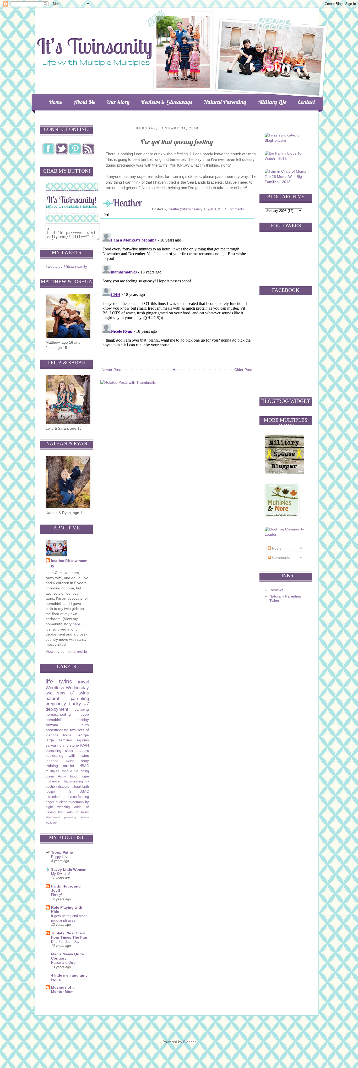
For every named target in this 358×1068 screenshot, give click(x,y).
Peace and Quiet (64, 963)
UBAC (84, 791)
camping (82, 709)
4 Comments (234, 209)
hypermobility (79, 802)
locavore (51, 822)
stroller (68, 766)
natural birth (79, 786)
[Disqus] (176, 296)
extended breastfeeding (67, 797)
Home (55, 102)
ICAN (84, 745)
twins (65, 681)
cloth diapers (77, 750)
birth (85, 725)
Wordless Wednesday (67, 687)
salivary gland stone (62, 745)
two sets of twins (67, 693)
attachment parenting (61, 817)
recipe (50, 791)
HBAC (84, 766)
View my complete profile (66, 651)
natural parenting (67, 698)
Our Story (118, 102)
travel (83, 682)
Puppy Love (60, 857)
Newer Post (111, 370)
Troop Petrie (62, 852)
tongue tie (70, 771)
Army (62, 776)
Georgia (82, 735)
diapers (63, 786)
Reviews (276, 590)
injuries (83, 740)
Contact (306, 102)
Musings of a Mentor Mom (62, 989)
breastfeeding (57, 730)
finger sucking (56, 802)
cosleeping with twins (67, 755)
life (49, 681)
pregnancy (56, 703)
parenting (53, 750)
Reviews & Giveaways (166, 102)
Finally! (56, 895)
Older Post (243, 370)
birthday (82, 720)
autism (84, 817)
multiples (52, 771)
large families (59, 740)
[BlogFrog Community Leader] (286, 534)
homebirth (54, 720)
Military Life (272, 102)
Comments (280, 557)
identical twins (60, 761)
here (76, 624)
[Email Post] (106, 214)
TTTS (67, 791)
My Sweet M (60, 874)
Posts (276, 548)
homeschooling (58, 714)
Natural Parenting (225, 102)
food (73, 776)
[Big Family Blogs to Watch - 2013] (286, 158)
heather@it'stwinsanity (186, 209)
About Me (84, 102)
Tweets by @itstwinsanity (66, 266)
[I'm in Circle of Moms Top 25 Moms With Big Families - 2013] (286, 182)
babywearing (73, 781)
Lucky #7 (79, 703)
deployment (57, 709)
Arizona (52, 725)
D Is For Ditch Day (65, 942)
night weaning (58, 807)
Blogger (189, 1042)
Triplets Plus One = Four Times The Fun (69, 935)
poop (84, 714)
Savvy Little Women (68, 869)
